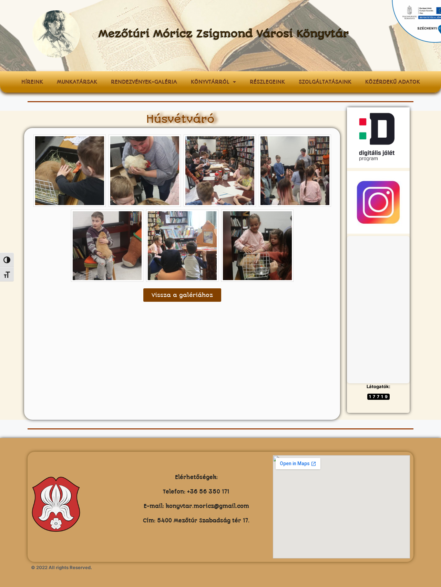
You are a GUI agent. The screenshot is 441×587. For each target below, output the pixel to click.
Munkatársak (77, 82)
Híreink (32, 82)
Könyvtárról (210, 82)
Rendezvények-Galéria (144, 82)
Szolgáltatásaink (325, 82)
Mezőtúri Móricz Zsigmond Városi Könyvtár (224, 34)
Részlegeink (267, 82)
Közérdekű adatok (392, 82)
